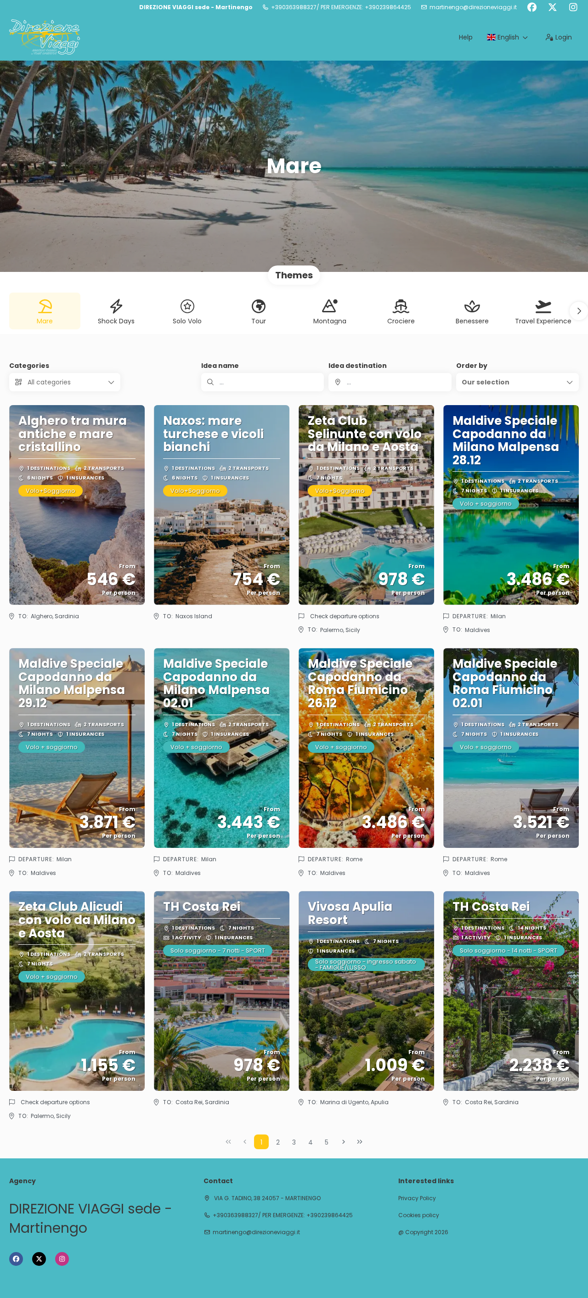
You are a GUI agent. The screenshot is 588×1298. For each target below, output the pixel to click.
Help (466, 37)
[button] (579, 311)
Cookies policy (418, 1215)
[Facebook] (531, 7)
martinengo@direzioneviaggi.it (473, 7)
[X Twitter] (552, 7)
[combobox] (389, 382)
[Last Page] (359, 1141)
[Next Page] (343, 1141)
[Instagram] (573, 7)
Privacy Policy (417, 1198)
